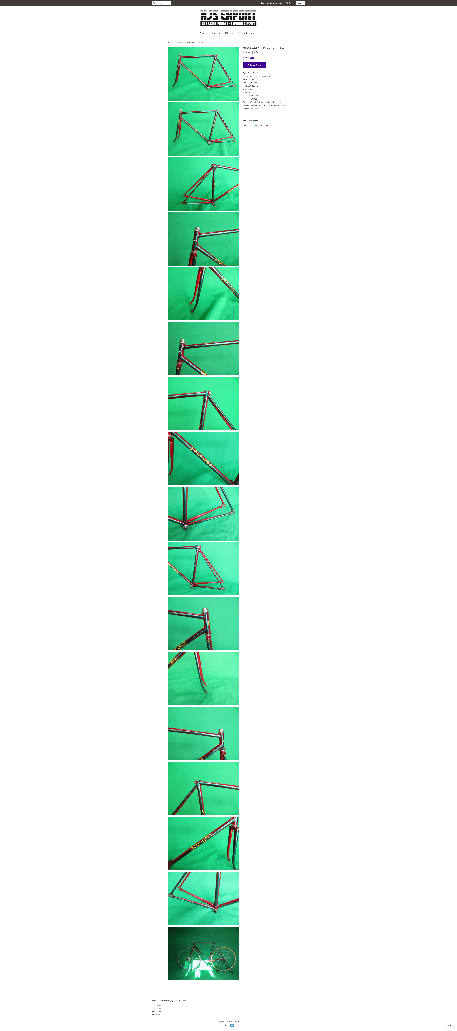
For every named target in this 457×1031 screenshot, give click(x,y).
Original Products (247, 33)
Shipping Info (157, 1008)
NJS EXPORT (235, 1021)
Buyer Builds (156, 1011)
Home (170, 42)
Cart (291, 3)
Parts (215, 33)
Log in (263, 3)
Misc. (228, 33)
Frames (204, 33)
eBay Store (156, 1014)
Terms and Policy (158, 1005)
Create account (276, 3)
